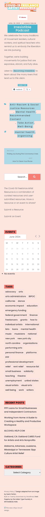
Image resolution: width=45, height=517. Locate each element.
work (21, 389)
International (32, 324)
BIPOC (32, 296)
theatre (22, 375)
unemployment (13, 380)
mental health (25, 132)
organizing (25, 135)
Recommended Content (20, 117)
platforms (31, 352)
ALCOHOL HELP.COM (14, 430)
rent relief (18, 366)
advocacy (10, 291)
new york (10, 338)
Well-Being (25, 126)
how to (33, 319)
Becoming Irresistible (24, 70)
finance (34, 315)
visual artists (12, 385)
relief (8, 366)
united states (31, 380)
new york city (24, 338)
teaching (10, 375)
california (10, 301)
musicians (19, 333)
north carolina (12, 343)
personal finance (14, 352)
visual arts (26, 385)
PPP (7, 357)
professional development (19, 361)
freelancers (11, 319)
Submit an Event (12, 216)
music (8, 333)
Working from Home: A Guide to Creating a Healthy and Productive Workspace (22, 421)
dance (21, 301)
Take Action (25, 122)
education (32, 305)
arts (21, 291)
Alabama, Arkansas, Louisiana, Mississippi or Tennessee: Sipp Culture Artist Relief (20, 450)
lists (7, 329)
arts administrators (15, 296)
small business (13, 371)
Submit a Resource (13, 209)
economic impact (14, 305)
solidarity (28, 371)
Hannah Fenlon (30, 23)
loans (15, 329)
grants (23, 319)
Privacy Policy (9, 491)
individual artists (13, 324)
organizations (30, 343)
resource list (32, 366)
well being (10, 389)
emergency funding (15, 310)
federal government (16, 315)
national (32, 333)
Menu (23, 17)
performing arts (13, 347)
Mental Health (25, 111)
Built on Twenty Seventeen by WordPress (19, 497)
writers (30, 389)
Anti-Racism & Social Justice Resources (24, 106)
